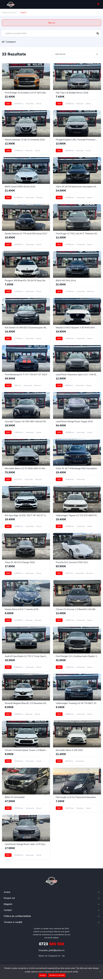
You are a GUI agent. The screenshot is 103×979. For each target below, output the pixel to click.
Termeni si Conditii (56, 975)
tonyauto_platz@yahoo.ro (51, 950)
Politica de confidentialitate (17, 916)
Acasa (7, 892)
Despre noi (9, 898)
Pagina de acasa (9, 12)
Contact (8, 910)
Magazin (8, 904)
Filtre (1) (51, 23)
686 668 (51, 943)
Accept (43, 975)
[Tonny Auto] (51, 881)
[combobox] (76, 54)
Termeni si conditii (13, 922)
